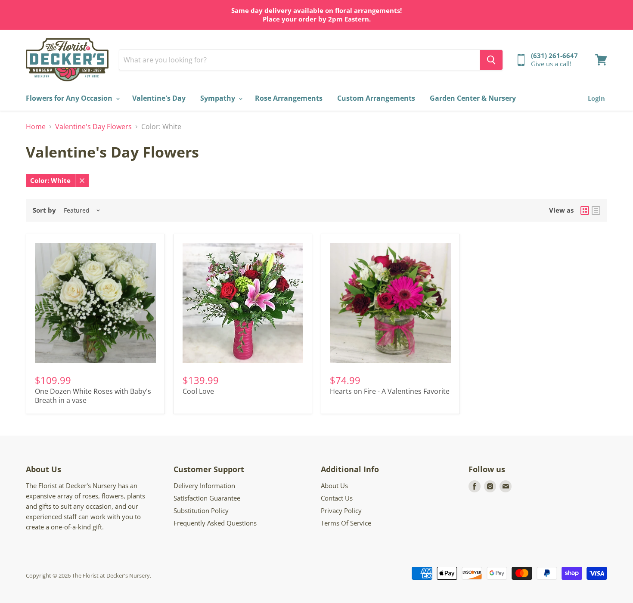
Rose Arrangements (289, 98)
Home (36, 126)
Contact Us (337, 498)
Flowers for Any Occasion (70, 98)
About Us (334, 485)
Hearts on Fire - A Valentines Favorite (390, 391)
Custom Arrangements (376, 98)
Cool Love (198, 391)
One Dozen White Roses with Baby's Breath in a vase (93, 396)
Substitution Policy (201, 510)
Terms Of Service (346, 523)
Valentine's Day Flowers (93, 126)
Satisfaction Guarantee (207, 498)
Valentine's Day (159, 98)
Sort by (44, 210)
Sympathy (218, 98)
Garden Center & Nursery (473, 98)
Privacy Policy (341, 510)
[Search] (491, 60)
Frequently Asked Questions (215, 523)
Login (596, 98)
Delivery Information (204, 485)
